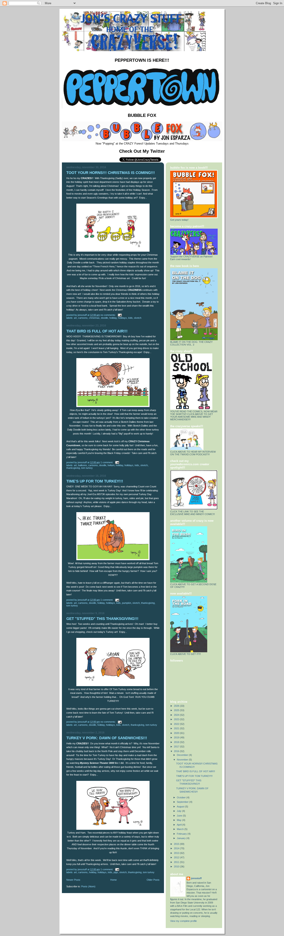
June (180, 815)
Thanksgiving (73, 468)
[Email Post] (119, 315)
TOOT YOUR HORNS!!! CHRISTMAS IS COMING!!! (110, 173)
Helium (111, 465)
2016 (177, 751)
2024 (177, 715)
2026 (177, 705)
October (181, 797)
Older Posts (153, 879)
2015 (177, 844)
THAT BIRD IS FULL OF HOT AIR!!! (97, 331)
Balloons (82, 465)
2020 (177, 733)
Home (113, 879)
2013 (177, 853)
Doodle (104, 318)
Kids (130, 318)
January (181, 838)
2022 (177, 724)
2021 (177, 728)
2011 (177, 862)
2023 (177, 719)
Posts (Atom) (88, 886)
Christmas (94, 318)
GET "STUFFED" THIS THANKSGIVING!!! (102, 619)
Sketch (137, 318)
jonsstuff (196, 878)
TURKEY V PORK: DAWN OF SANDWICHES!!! (106, 738)
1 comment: (107, 462)
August (181, 806)
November (183, 759)
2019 (177, 737)
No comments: (108, 315)
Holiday (113, 318)
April (179, 824)
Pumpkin (126, 603)
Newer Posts (73, 879)
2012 (177, 857)
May (179, 820)
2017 (177, 746)
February (182, 833)
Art (75, 318)
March (180, 829)
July (179, 811)
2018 (177, 742)
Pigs (116, 872)
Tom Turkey (87, 468)
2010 (177, 866)
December (183, 755)
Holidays (122, 318)
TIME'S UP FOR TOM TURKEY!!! (94, 481)
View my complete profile (183, 921)
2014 (177, 848)
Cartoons (83, 318)
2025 (177, 710)
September (183, 802)
